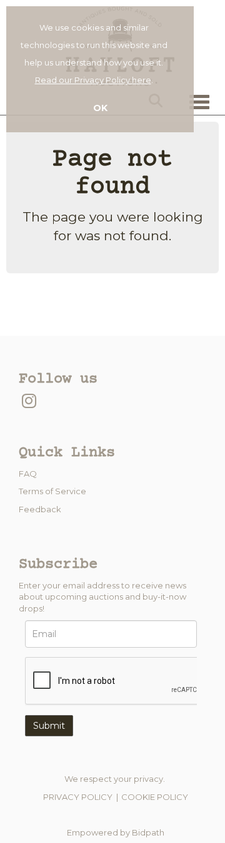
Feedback (40, 509)
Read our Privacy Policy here (93, 80)
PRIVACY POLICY (77, 797)
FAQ (28, 474)
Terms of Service (52, 491)
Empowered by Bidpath (115, 832)
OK (100, 108)
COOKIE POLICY (154, 797)
